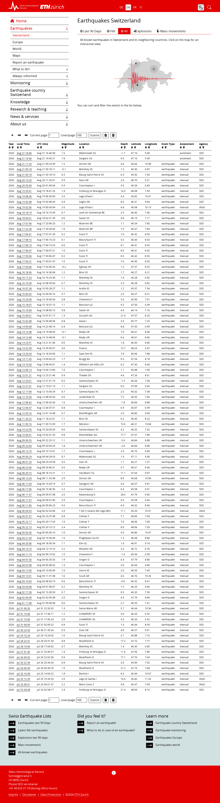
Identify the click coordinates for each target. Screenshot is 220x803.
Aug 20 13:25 (24, 180)
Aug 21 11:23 (24, 163)
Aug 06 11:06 (24, 505)
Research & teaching (28, 109)
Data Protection (51, 794)
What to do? (21, 69)
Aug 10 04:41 (24, 434)
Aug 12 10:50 (24, 396)
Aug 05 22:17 (24, 521)
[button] (23, 6)
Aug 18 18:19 (24, 212)
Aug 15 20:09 (24, 299)
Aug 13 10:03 (24, 364)
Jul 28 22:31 (23, 641)
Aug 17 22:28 (24, 228)
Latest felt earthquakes (33, 730)
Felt (112, 31)
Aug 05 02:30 (24, 532)
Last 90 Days (92, 31)
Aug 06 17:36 (24, 489)
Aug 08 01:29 (24, 462)
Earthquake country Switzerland (27, 92)
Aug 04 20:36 (24, 543)
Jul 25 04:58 (23, 689)
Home (20, 21)
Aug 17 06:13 (24, 245)
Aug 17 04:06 (24, 266)
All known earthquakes (32, 752)
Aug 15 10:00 (24, 310)
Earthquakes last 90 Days (34, 723)
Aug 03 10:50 (24, 581)
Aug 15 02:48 (24, 321)
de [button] (121, 7)
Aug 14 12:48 (24, 331)
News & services (24, 116)
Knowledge (20, 102)
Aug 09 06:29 (24, 456)
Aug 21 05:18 (24, 169)
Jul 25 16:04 (23, 673)
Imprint (13, 794)
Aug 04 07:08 (24, 565)
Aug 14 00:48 (24, 326)
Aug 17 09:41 (24, 234)
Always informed (25, 76)
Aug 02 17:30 (24, 592)
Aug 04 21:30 (24, 538)
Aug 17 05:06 (24, 256)
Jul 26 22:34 (23, 662)
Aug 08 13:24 (24, 478)
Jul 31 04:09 (23, 624)
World (17, 49)
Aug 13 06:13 (24, 369)
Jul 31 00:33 (23, 608)
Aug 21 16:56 (24, 158)
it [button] (141, 7)
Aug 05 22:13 (24, 527)
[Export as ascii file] (113, 135)
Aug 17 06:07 (24, 250)
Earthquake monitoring (171, 730)
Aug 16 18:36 (24, 272)
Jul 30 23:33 (23, 630)
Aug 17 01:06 (24, 223)
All (126, 31)
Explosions (144, 31)
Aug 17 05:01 (24, 261)
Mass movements (173, 31)
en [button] (128, 7)
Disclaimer (29, 794)
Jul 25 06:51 (23, 684)
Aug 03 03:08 (24, 586)
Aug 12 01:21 (24, 375)
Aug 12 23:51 (24, 380)
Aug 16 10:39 (24, 283)
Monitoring (20, 82)
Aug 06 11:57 (24, 494)
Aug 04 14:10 (24, 548)
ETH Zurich (82, 794)
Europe (18, 42)
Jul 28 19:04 (23, 646)
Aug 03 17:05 (24, 570)
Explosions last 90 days (33, 738)
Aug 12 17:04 (24, 391)
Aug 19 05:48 (24, 201)
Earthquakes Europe (169, 738)
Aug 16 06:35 (24, 294)
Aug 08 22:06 (24, 467)
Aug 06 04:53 (24, 510)
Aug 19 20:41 (24, 191)
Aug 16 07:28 (24, 288)
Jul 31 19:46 (23, 613)
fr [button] (134, 7)
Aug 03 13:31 (24, 575)
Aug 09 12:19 (24, 451)
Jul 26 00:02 (23, 657)
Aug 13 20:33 (24, 353)
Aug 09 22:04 (24, 445)
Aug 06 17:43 (24, 483)
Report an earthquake (28, 62)
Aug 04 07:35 (24, 559)
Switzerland (21, 35)
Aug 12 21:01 (24, 386)
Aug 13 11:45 (24, 359)
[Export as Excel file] (106, 135)
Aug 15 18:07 (24, 304)
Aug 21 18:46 (24, 153)
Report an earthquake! (101, 723)
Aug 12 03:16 (24, 413)
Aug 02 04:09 (24, 597)
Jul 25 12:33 (23, 678)
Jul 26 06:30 (23, 668)
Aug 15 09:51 (24, 315)
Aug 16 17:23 (24, 277)
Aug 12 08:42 (24, 402)
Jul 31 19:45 (23, 619)
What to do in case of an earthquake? (111, 730)
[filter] (12, 147)
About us (18, 123)
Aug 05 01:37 (24, 516)
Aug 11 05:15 (24, 424)
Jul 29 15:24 (23, 635)
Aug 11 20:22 (24, 418)
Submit (95, 135)
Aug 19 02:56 (24, 207)
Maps (16, 55)
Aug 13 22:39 (24, 348)
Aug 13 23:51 (24, 342)
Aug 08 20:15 (24, 473)
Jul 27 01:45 (23, 651)
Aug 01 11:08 (24, 603)
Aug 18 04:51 (24, 218)
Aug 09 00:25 (24, 440)
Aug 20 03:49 (24, 185)
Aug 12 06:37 (24, 407)
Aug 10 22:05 (24, 429)
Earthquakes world (168, 745)
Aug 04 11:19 (24, 554)
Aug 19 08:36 (24, 196)
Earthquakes (21, 28)
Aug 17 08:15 (24, 239)
